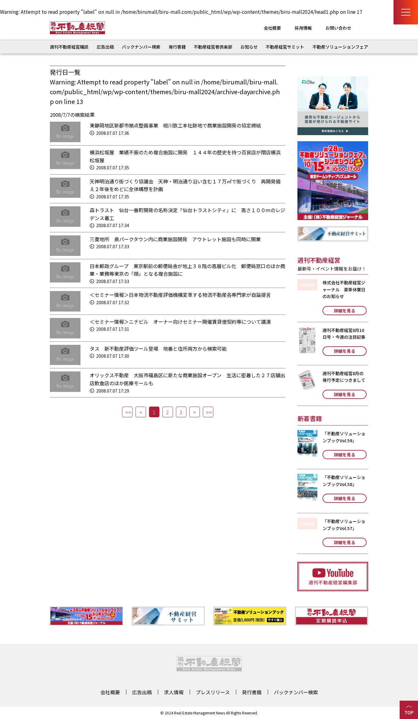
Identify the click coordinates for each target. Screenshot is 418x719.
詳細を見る (344, 311)
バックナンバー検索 (141, 47)
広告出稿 (105, 47)
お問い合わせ (338, 28)
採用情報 (303, 28)
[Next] (195, 412)
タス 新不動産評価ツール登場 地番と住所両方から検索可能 (158, 348)
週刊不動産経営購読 (69, 47)
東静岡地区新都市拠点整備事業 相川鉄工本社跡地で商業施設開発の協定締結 (175, 125)
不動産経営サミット (285, 47)
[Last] (208, 412)
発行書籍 (177, 47)
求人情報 (174, 692)
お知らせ (249, 47)
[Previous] (141, 412)
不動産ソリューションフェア (340, 47)
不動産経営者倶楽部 (213, 47)
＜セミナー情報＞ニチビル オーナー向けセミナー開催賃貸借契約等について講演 (180, 321)
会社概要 (272, 28)
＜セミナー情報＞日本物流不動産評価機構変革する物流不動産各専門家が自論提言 (180, 294)
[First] (127, 412)
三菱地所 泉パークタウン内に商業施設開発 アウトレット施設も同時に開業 (175, 239)
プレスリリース (213, 692)
